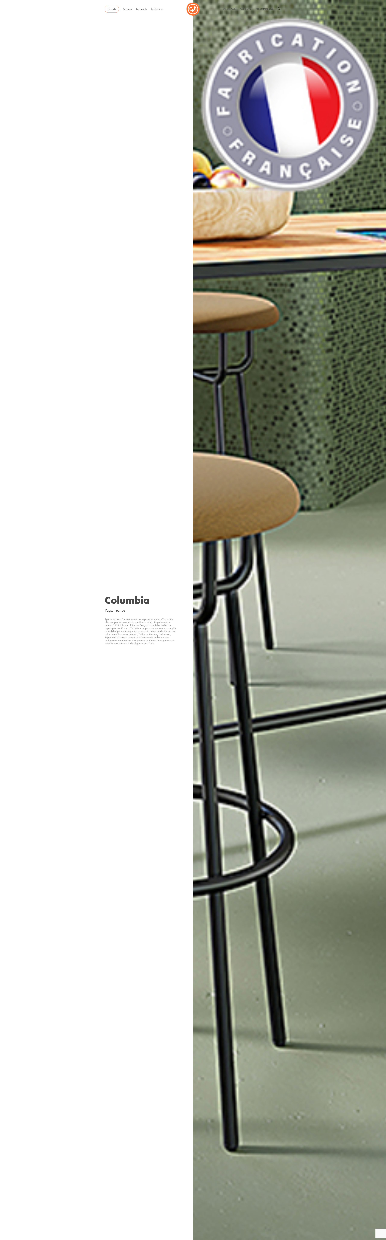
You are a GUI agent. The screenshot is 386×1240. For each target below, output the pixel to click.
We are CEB (229, 8)
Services (127, 9)
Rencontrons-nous (264, 8)
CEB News (245, 8)
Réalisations (157, 9)
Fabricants (141, 9)
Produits (112, 9)
